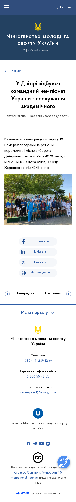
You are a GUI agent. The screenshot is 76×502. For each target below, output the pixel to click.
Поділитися (40, 241)
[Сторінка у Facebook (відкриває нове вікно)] (28, 443)
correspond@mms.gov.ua (38, 392)
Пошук (65, 7)
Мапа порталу (34, 312)
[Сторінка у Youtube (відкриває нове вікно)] (41, 443)
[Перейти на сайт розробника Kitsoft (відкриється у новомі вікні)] (23, 493)
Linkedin (40, 251)
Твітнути (40, 262)
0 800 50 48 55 (38, 376)
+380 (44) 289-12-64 (38, 361)
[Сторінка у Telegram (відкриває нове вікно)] (34, 443)
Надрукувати (40, 272)
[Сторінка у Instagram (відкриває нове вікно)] (47, 443)
